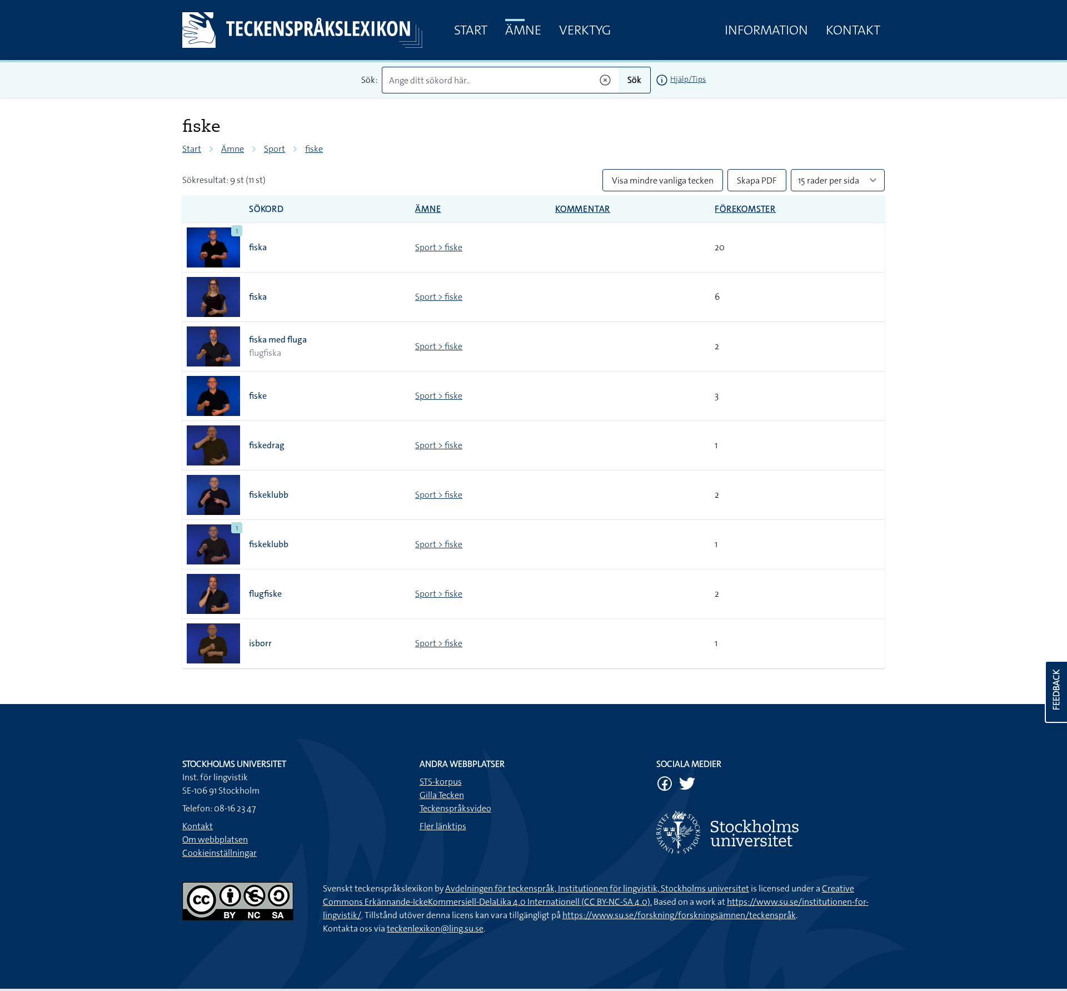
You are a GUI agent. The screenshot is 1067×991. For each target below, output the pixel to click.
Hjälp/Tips (688, 79)
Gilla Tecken (442, 795)
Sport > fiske (438, 247)
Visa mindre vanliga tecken (663, 180)
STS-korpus (441, 781)
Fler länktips (443, 826)
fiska (258, 247)
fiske (314, 149)
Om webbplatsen (215, 839)
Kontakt (853, 30)
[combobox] (500, 80)
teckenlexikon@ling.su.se (435, 928)
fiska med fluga (278, 339)
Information (766, 30)
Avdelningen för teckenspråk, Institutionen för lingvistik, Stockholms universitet (597, 888)
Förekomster (745, 209)
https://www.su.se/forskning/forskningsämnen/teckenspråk (679, 915)
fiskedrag (267, 445)
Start (470, 30)
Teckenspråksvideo (455, 808)
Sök (634, 80)
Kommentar (582, 209)
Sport (274, 149)
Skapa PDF (757, 180)
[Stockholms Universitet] (770, 832)
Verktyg (585, 30)
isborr (260, 643)
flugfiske (265, 593)
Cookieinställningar (219, 853)
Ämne (523, 30)
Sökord (266, 209)
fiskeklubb (268, 495)
